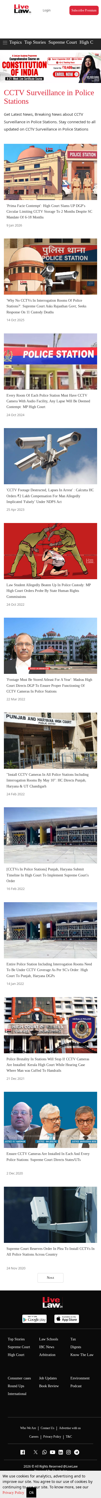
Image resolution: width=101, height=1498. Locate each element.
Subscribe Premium (84, 10)
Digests (75, 1347)
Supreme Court (62, 42)
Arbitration (47, 1355)
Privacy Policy (14, 1493)
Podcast (76, 1386)
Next (50, 1278)
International (17, 1394)
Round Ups (16, 1386)
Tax (73, 1339)
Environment (80, 1378)
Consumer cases (19, 1378)
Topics (15, 42)
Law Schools (48, 1339)
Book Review (49, 1386)
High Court (16, 1355)
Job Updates (48, 1378)
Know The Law (81, 1355)
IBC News (46, 1347)
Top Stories (35, 42)
